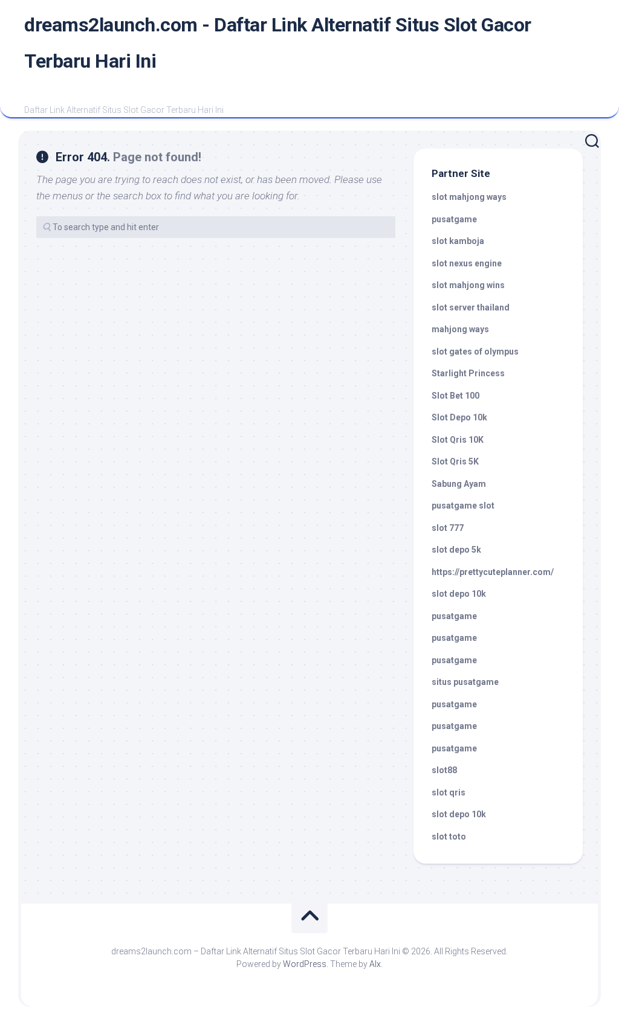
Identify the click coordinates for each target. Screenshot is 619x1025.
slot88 (444, 770)
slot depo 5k (456, 549)
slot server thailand (471, 307)
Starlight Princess (468, 373)
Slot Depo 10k (459, 417)
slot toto (449, 836)
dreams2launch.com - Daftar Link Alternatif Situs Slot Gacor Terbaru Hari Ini (277, 42)
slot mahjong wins (468, 285)
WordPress (304, 964)
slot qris (448, 792)
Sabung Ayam (459, 484)
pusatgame (454, 219)
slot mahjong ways (469, 197)
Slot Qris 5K (455, 461)
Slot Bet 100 (455, 395)
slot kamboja (458, 241)
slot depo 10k (459, 594)
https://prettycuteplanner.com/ (493, 572)
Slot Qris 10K (458, 440)
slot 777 (448, 528)
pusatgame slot (463, 505)
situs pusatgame (465, 682)
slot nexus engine (467, 263)
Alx (375, 964)
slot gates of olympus (475, 351)
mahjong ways (460, 329)
